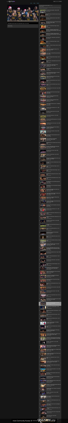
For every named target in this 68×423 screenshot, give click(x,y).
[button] (22, 13)
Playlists (38, 3)
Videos (34, 3)
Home (31, 3)
